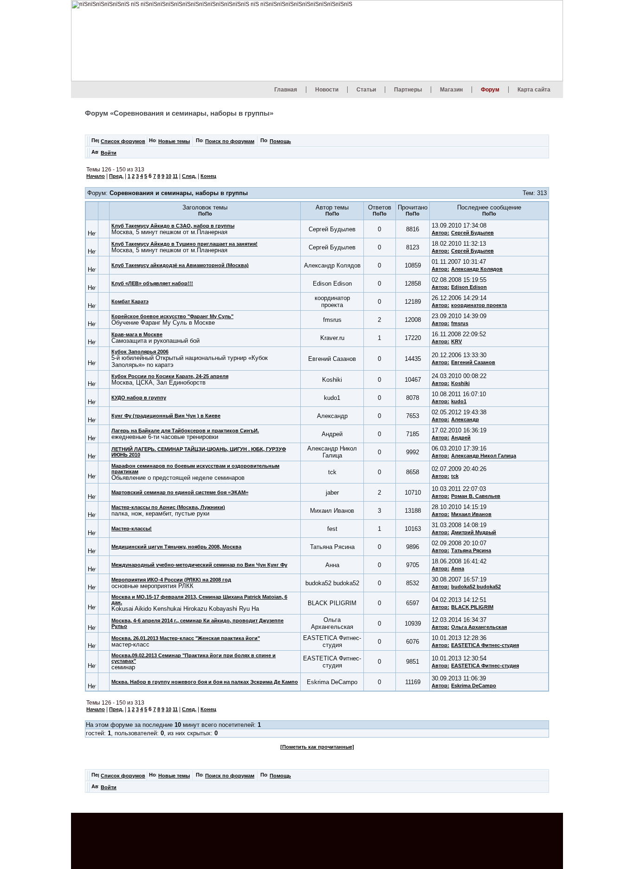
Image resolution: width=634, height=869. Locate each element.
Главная (285, 89)
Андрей (461, 437)
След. (189, 176)
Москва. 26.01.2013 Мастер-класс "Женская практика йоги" (185, 638)
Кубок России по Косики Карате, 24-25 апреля (169, 376)
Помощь (280, 141)
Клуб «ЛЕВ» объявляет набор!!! (152, 283)
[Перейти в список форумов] (95, 143)
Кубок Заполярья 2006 (139, 351)
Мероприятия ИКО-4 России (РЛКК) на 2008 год (171, 579)
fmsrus (459, 323)
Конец (208, 176)
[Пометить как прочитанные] (317, 747)
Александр (465, 419)
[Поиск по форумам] (199, 143)
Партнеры (408, 89)
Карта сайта (534, 89)
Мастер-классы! (131, 528)
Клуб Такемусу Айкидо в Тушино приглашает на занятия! (184, 244)
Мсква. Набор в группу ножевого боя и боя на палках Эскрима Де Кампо (204, 682)
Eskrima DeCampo (473, 685)
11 (175, 176)
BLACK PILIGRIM (472, 607)
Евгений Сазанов (473, 362)
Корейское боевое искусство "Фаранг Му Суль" (172, 316)
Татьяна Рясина (471, 550)
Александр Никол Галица (483, 455)
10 (168, 176)
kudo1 (458, 401)
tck (455, 476)
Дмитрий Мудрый (473, 532)
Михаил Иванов (471, 514)
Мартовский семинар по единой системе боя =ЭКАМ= (179, 492)
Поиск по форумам (229, 141)
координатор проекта (479, 305)
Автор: (440, 232)
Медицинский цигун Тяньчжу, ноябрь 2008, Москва (176, 546)
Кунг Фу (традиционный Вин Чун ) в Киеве (165, 415)
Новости (326, 89)
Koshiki (460, 383)
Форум (490, 89)
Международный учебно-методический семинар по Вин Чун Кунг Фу (199, 565)
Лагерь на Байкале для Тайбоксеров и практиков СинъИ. (185, 430)
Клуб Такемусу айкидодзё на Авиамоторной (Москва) (180, 265)
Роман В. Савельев (475, 496)
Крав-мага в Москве (136, 334)
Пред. (116, 176)
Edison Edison (469, 287)
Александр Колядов (477, 269)
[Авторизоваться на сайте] (95, 154)
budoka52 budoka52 (476, 586)
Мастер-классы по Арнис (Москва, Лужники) (168, 507)
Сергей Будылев (472, 232)
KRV (456, 341)
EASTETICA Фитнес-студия (485, 645)
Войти (108, 153)
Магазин (451, 89)
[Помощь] (264, 143)
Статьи (366, 89)
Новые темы (174, 141)
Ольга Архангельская (479, 627)
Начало (95, 176)
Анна (457, 568)
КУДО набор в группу (138, 397)
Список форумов (123, 141)
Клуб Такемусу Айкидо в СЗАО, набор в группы (172, 226)
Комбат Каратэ (130, 301)
